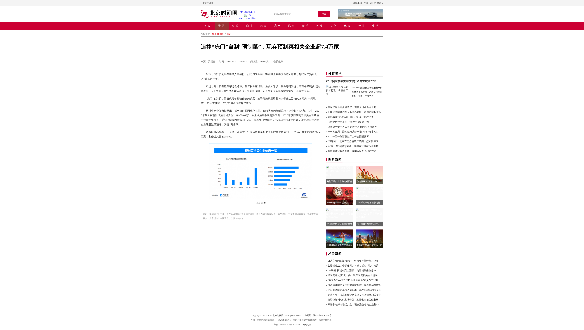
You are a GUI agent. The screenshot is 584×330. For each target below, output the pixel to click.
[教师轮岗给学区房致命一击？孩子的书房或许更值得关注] (369, 239)
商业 (249, 25)
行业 (361, 25)
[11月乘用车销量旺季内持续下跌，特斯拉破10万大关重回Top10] (369, 192)
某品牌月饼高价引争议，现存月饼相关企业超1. (353, 107)
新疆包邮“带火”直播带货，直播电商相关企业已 (353, 299)
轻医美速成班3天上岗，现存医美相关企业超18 (352, 275)
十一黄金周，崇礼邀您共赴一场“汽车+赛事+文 (353, 131)
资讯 (221, 25)
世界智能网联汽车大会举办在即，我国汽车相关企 (354, 112)
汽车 (291, 25)
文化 (333, 25)
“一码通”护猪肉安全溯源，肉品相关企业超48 (352, 270)
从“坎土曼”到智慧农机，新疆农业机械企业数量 (353, 146)
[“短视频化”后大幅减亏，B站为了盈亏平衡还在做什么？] (369, 213)
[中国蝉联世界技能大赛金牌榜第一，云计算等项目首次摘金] (339, 213)
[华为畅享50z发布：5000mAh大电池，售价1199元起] (369, 174)
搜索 (324, 14)
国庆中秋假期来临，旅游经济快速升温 (348, 122)
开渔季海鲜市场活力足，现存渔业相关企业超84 (353, 304)
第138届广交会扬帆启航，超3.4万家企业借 (350, 117)
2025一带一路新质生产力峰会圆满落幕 (348, 136)
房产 (277, 25)
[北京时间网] (219, 13)
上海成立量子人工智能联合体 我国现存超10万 (352, 126)
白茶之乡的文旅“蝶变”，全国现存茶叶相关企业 (353, 260)
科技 (319, 25)
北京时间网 (207, 3)
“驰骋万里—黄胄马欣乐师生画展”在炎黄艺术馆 (353, 280)
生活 (375, 25)
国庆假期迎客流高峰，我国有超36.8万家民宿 (352, 151)
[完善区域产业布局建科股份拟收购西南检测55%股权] (339, 171)
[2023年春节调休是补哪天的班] (339, 195)
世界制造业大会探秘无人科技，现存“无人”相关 (353, 265)
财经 (235, 25)
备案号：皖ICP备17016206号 (318, 315)
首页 (207, 25)
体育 (347, 25)
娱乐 (305, 25)
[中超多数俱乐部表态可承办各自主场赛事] (339, 239)
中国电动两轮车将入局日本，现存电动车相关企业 (354, 290)
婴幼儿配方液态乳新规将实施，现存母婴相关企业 (354, 295)
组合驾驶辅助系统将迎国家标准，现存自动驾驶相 (354, 285)
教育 (263, 25)
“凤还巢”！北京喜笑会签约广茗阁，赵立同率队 (353, 141)
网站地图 (307, 324)
